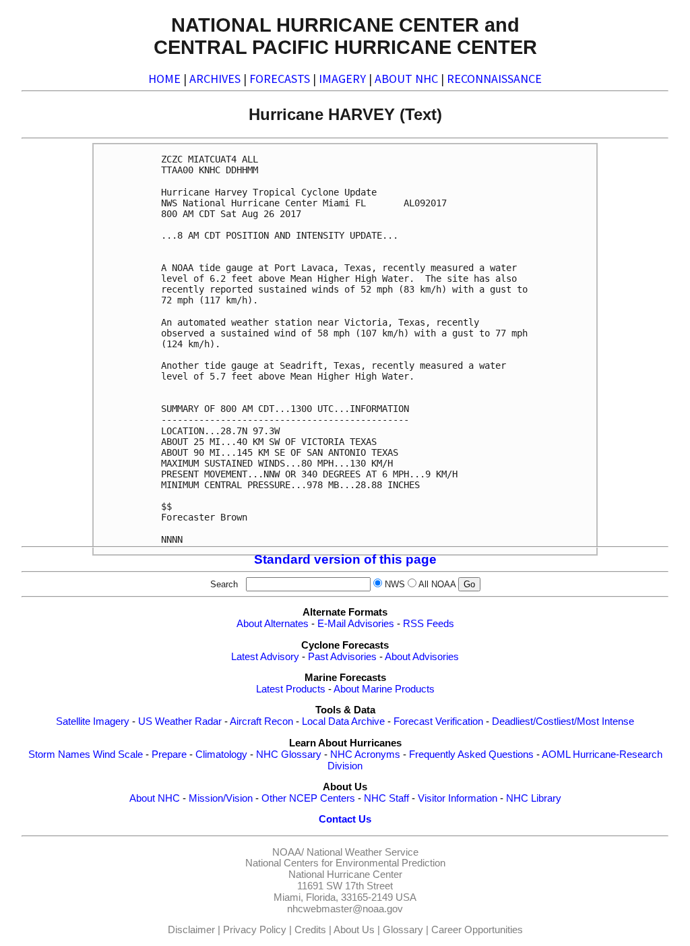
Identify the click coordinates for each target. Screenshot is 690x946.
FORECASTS (279, 78)
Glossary (403, 929)
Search (226, 584)
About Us (354, 929)
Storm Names (59, 754)
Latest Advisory (265, 656)
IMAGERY (342, 78)
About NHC (154, 798)
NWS (395, 584)
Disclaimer (191, 929)
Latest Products (290, 689)
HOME (164, 78)
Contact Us (345, 819)
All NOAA (437, 584)
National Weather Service (362, 852)
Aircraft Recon (261, 721)
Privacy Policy (254, 929)
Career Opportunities (477, 929)
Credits (310, 929)
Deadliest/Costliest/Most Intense (563, 721)
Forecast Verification (438, 721)
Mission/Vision (221, 798)
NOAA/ (288, 852)
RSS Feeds (428, 623)
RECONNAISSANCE (494, 78)
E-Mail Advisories (355, 623)
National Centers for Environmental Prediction (345, 863)
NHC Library (533, 798)
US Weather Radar (180, 721)
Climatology (221, 754)
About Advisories (422, 656)
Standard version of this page (345, 559)
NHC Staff (386, 798)
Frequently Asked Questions (471, 754)
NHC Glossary (288, 754)
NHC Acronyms (365, 754)
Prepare (169, 754)
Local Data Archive (343, 721)
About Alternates (273, 623)
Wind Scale (118, 754)
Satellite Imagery (92, 721)
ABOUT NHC (406, 78)
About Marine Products (384, 689)
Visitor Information (457, 798)
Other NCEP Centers (308, 798)
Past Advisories (342, 656)
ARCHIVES (215, 78)
